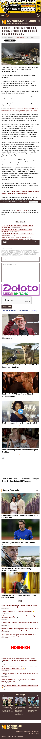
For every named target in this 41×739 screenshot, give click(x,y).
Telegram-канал (21, 210)
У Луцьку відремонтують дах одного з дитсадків (16, 611)
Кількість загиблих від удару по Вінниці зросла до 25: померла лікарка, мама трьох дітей (18, 238)
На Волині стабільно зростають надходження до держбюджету (17, 226)
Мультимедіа (20, 695)
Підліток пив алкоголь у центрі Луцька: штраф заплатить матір (19, 674)
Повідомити (33, 202)
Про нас (3, 736)
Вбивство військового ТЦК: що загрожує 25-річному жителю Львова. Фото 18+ (18, 680)
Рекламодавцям (18, 736)
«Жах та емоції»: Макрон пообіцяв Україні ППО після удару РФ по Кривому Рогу (18, 635)
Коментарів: (20, 37)
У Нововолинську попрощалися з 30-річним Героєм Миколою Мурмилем (7, 709)
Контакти (10, 736)
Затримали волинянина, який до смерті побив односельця (16, 230)
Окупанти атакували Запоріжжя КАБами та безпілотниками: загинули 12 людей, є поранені (19, 110)
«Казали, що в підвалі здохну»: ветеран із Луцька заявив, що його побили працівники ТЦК (20, 667)
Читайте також (20, 222)
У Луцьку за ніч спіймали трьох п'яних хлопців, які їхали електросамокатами (19, 623)
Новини (20, 601)
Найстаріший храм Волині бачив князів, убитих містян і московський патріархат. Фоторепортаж (20, 711)
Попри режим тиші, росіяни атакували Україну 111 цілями (17, 234)
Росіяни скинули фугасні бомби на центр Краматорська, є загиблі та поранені (20, 192)
